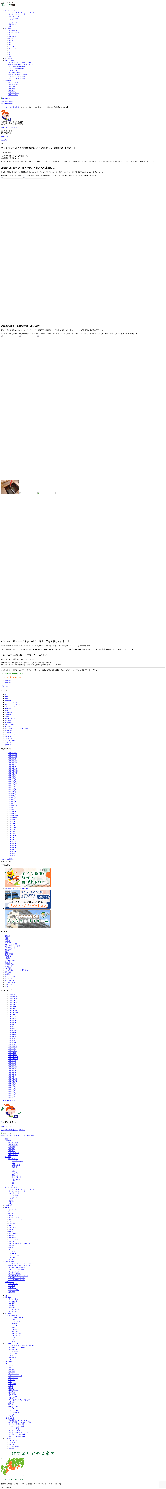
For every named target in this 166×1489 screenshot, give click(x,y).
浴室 (10, 34)
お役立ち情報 (9, 60)
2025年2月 (12, 789)
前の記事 (8, 680)
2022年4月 (12, 851)
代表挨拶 (11, 87)
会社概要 (11, 91)
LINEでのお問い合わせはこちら (12, 673)
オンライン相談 (13, 1290)
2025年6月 (12, 781)
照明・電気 (12, 1227)
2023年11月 (13, 815)
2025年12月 (12, 769)
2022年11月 (12, 839)
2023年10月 (13, 817)
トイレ (10, 40)
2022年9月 (12, 841)
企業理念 (11, 89)
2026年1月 (12, 767)
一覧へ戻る (4, 686)
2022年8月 (12, 843)
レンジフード (13, 48)
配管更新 (11, 1245)
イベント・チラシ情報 (16, 68)
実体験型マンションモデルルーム (20, 62)
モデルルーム (13, 1233)
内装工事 (11, 1241)
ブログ (7, 1207)
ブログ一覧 (12, 1209)
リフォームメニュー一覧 (16, 14)
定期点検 (11, 1215)
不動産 (10, 1229)
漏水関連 (11, 1235)
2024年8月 (12, 797)
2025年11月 (13, 771)
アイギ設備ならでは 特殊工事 (19, 1243)
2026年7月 (12, 755)
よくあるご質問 (13, 70)
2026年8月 (12, 753)
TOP (6, 1139)
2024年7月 (12, 799)
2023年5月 (12, 827)
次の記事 (8, 683)
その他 (10, 1259)
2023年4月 (12, 829)
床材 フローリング (15, 1219)
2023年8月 (12, 821)
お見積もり (12, 1288)
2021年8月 (12, 855)
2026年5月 (12, 759)
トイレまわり (13, 22)
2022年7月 (12, 845)
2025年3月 (12, 787)
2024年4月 (12, 805)
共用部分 (11, 1213)
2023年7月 (12, 823)
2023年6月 (12, 825)
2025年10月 (12, 773)
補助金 (10, 1231)
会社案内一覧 (13, 85)
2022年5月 (12, 849)
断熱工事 (11, 1223)
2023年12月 (12, 813)
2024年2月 (12, 809)
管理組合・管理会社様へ (16, 66)
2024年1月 (12, 811)
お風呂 (10, 20)
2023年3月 (12, 831)
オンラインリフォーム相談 (25, 1135)
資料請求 (11, 1292)
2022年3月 (12, 853)
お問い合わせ (9, 1282)
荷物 (10, 1211)
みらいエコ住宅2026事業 (16, 78)
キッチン (11, 44)
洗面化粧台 (12, 24)
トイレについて (13, 1255)
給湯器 (10, 38)
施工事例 (8, 28)
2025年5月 (12, 783)
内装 (10, 26)
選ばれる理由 (13, 83)
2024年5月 (12, 803)
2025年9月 (12, 775)
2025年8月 (12, 777)
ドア (10, 52)
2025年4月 (12, 785)
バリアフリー (13, 1221)
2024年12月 (12, 793)
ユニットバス (13, 1249)
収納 (10, 1225)
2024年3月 (12, 807)
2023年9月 (12, 819)
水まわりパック (13, 16)
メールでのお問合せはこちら (11, 677)
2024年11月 (12, 795)
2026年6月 (12, 757)
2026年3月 (12, 763)
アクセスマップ (13, 93)
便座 (10, 42)
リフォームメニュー (11, 10)
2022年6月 (12, 847)
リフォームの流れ (14, 72)
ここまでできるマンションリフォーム (21, 12)
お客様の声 (8, 58)
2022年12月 (12, 837)
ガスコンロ (12, 50)
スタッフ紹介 (13, 95)
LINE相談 (12, 1135)
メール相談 (5, 1135)
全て (7, 694)
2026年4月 (12, 761)
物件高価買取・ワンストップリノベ (20, 64)
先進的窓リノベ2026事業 (16, 76)
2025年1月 (12, 791)
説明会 (10, 1247)
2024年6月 (12, 801)
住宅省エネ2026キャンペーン (18, 74)
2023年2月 (12, 833)
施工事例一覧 (13, 30)
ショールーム (13, 1253)
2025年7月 (12, 779)
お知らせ (11, 1257)
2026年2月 (12, 765)
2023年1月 (12, 835)
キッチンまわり (13, 18)
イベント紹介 (13, 1239)
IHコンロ (11, 46)
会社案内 (8, 80)
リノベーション (13, 32)
